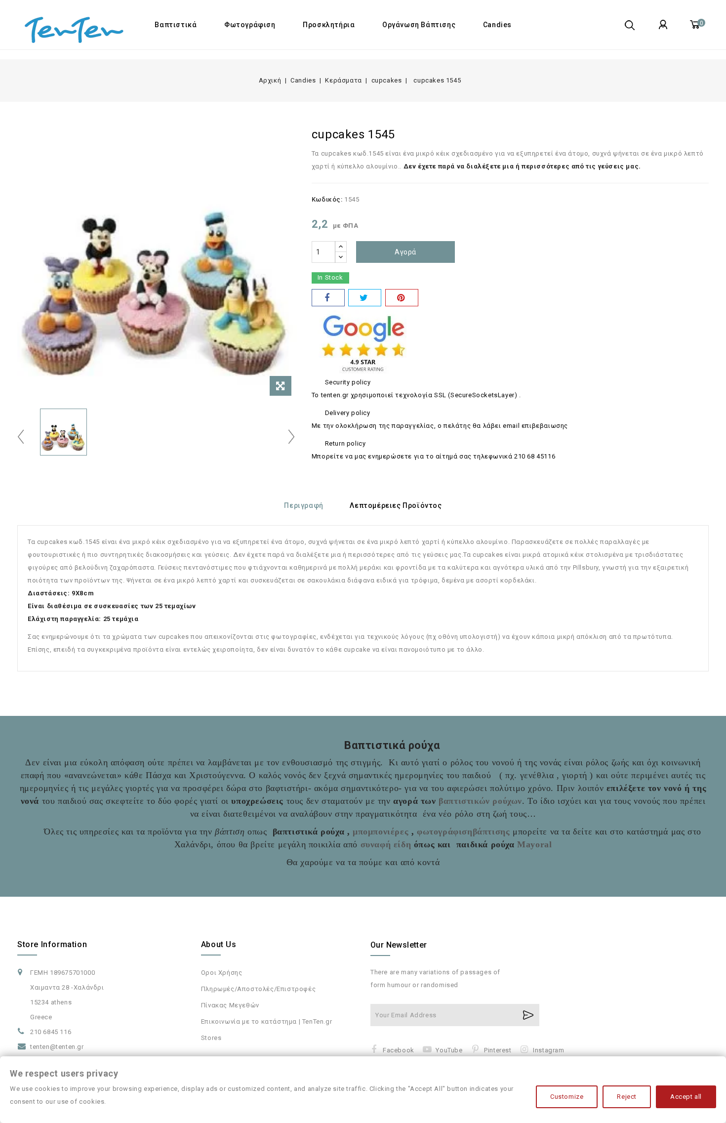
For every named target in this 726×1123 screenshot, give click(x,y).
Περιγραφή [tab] (303, 505)
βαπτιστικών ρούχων (480, 801)
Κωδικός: (327, 199)
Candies (497, 25)
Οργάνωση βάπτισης (418, 25)
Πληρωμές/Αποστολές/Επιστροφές (258, 989)
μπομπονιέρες (380, 831)
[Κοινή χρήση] (328, 298)
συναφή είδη (384, 844)
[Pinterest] (402, 298)
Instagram (548, 1050)
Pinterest (497, 1050)
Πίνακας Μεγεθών (230, 1005)
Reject (627, 1096)
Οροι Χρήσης (221, 972)
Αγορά (405, 252)
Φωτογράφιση (250, 25)
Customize (566, 1096)
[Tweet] (365, 298)
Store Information (52, 944)
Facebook (398, 1050)
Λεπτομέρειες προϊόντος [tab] (396, 505)
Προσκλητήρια (329, 25)
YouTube (449, 1050)
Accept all (686, 1096)
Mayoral (534, 844)
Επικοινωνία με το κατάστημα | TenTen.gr (266, 1021)
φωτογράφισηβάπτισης (463, 831)
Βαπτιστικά (176, 25)
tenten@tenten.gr (57, 1046)
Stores (211, 1037)
